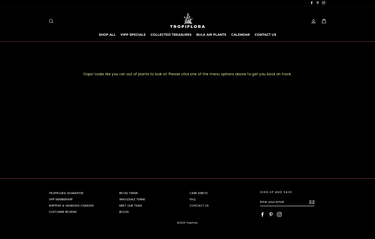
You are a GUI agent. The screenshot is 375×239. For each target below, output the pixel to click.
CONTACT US (265, 35)
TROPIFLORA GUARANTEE (66, 193)
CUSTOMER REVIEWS (63, 212)
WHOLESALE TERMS (132, 199)
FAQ (193, 199)
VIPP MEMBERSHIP (61, 199)
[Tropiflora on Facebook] (262, 214)
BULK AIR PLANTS (211, 35)
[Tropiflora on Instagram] (279, 214)
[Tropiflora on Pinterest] (271, 214)
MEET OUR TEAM (130, 206)
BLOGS (124, 212)
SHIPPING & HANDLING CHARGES (71, 206)
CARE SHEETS (199, 193)
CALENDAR (240, 35)
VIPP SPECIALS (133, 35)
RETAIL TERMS (128, 193)
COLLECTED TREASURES (171, 35)
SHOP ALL (107, 35)
